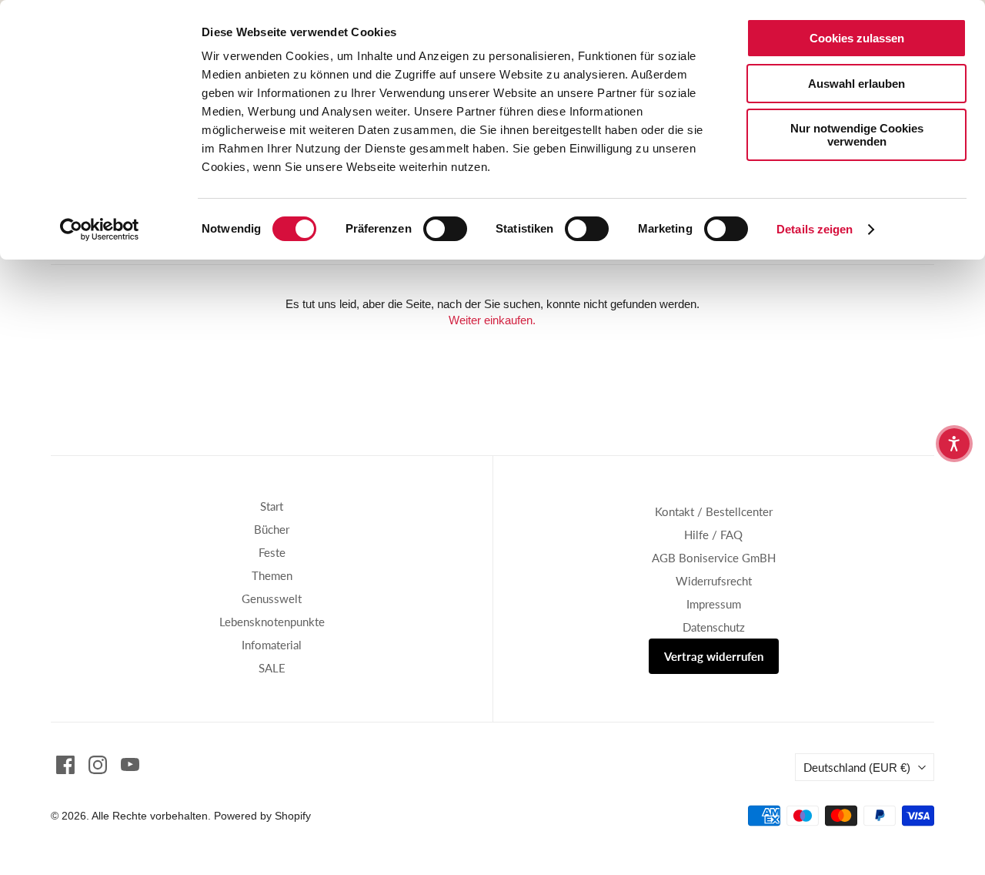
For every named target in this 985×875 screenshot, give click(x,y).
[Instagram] (97, 765)
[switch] (445, 228)
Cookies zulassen (857, 38)
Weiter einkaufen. (492, 320)
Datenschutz (714, 627)
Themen (272, 575)
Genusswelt (272, 598)
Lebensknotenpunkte (272, 622)
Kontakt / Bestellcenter (714, 511)
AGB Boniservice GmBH (714, 558)
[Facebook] (65, 765)
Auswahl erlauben (856, 83)
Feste (272, 552)
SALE (272, 668)
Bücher (271, 529)
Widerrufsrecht (714, 581)
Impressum (713, 604)
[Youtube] (130, 765)
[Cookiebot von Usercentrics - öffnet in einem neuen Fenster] (99, 229)
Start (271, 506)
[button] (954, 443)
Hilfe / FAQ (713, 534)
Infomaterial (272, 645)
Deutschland (856, 767)
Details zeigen (814, 229)
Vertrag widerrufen (713, 656)
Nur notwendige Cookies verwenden (856, 135)
